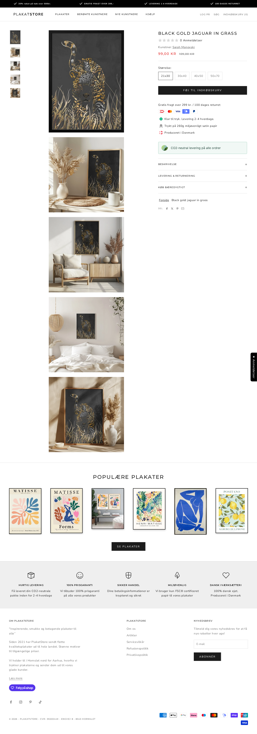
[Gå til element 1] (15, 37)
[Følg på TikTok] (40, 702)
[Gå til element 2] (15, 52)
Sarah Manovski (184, 47)
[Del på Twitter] (172, 208)
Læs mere (16, 678)
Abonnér (207, 656)
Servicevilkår (135, 642)
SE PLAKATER (128, 546)
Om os (131, 629)
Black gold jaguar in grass (190, 200)
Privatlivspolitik (137, 655)
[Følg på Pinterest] (30, 702)
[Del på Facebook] (166, 208)
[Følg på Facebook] (11, 702)
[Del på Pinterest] (177, 208)
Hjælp (150, 14)
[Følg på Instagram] (21, 702)
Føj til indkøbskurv (202, 90)
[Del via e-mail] (182, 208)
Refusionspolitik (138, 648)
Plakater (62, 14)
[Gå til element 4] (15, 79)
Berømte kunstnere (92, 14)
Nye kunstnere (126, 14)
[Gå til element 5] (15, 93)
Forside (164, 200)
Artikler (132, 635)
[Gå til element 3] (15, 66)
